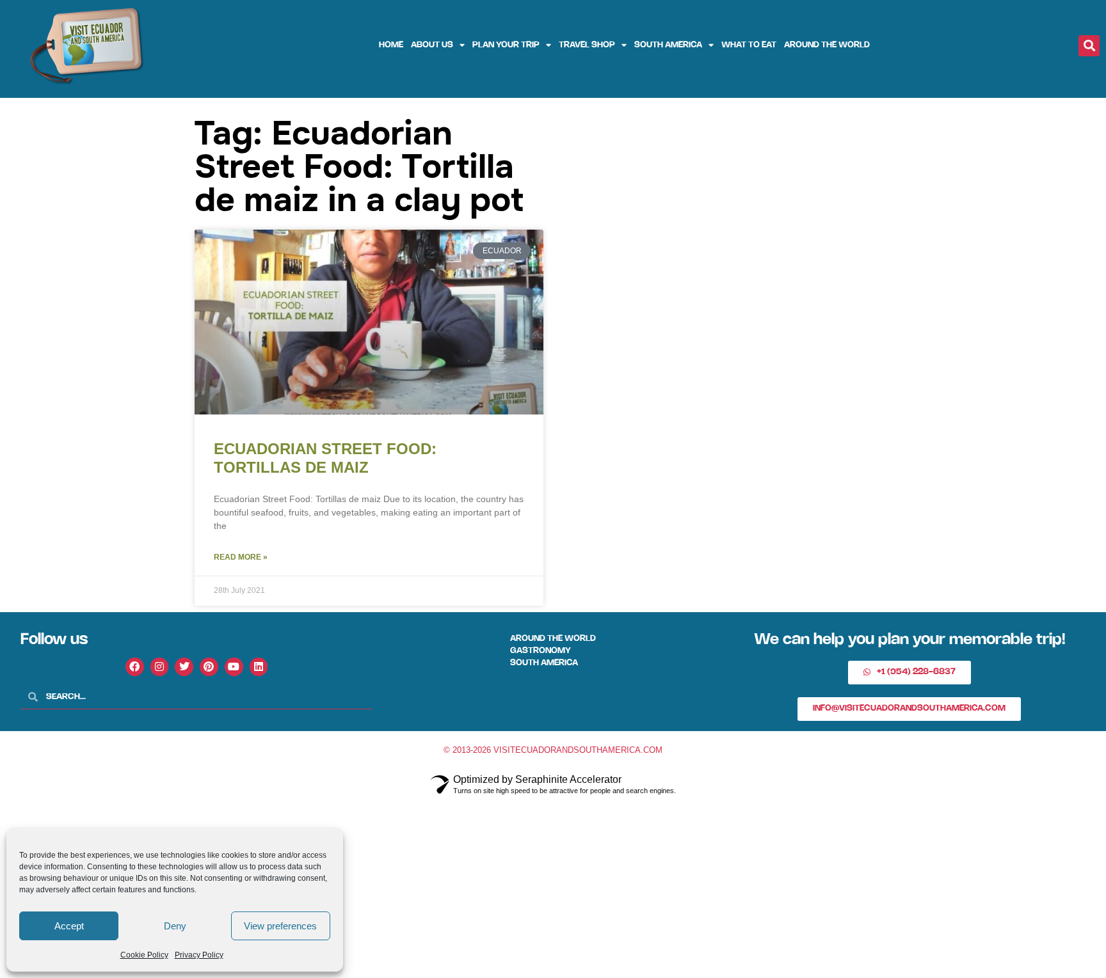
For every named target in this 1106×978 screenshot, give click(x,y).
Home (391, 45)
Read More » (241, 557)
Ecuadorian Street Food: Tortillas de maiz (325, 458)
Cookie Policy (144, 954)
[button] (1089, 45)
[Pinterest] (209, 667)
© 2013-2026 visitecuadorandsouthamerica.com (553, 750)
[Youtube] (234, 667)
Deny (175, 925)
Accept (69, 925)
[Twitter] (184, 667)
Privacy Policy (199, 954)
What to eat (748, 45)
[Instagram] (159, 667)
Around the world (827, 45)
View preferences (280, 925)
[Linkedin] (259, 667)
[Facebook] (134, 667)
